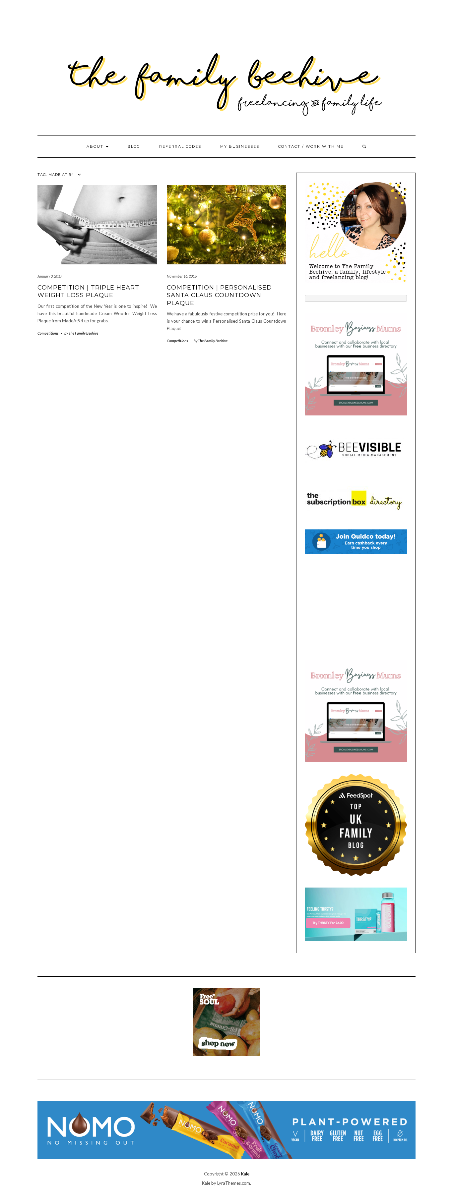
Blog (133, 146)
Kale (245, 1173)
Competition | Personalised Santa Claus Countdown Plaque (219, 295)
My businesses (239, 146)
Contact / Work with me (311, 146)
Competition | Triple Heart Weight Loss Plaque (88, 291)
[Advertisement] (356, 607)
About (96, 146)
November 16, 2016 (182, 276)
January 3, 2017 (49, 276)
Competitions (47, 333)
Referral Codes (180, 146)
